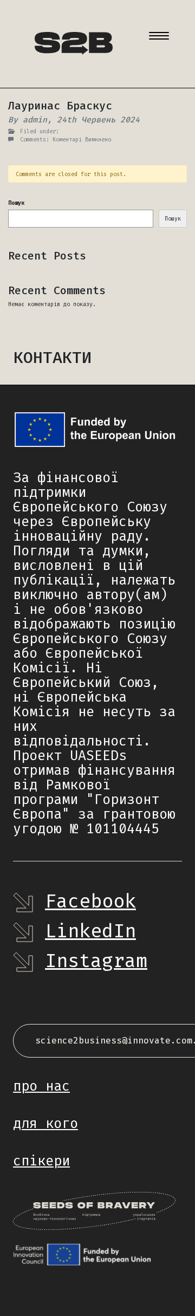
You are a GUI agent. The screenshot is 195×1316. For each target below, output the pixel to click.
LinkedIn (90, 930)
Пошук (16, 202)
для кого (45, 1123)
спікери (41, 1161)
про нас (41, 1086)
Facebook (90, 901)
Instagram (96, 960)
